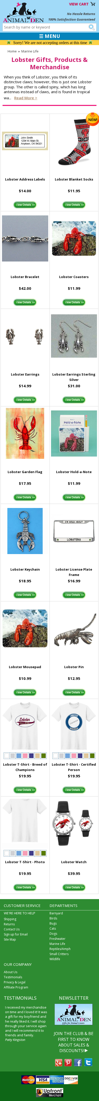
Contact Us (12, 929)
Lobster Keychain (25, 569)
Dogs (53, 933)
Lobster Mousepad (25, 667)
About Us (10, 972)
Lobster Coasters (74, 276)
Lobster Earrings (25, 374)
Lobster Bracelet (25, 276)
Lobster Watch (74, 862)
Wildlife (55, 959)
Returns (9, 924)
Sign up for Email (16, 934)
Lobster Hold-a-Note (74, 472)
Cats (53, 928)
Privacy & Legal (14, 982)
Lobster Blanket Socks (74, 179)
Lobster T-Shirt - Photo (25, 862)
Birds (53, 918)
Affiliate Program (16, 987)
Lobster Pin (74, 667)
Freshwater (57, 939)
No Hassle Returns (81, 13)
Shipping (10, 919)
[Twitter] (88, 1065)
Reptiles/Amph (60, 949)
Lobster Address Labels (25, 179)
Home (12, 51)
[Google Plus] (58, 1065)
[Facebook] (78, 1065)
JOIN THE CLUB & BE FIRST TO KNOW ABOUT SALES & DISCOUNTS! (73, 1042)
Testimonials (13, 977)
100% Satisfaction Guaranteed (71, 19)
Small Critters (59, 954)
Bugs (53, 923)
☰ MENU (49, 36)
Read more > (25, 97)
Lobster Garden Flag (25, 472)
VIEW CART (79, 4)
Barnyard (56, 913)
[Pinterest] (68, 1065)
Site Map (10, 939)
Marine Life (30, 51)
